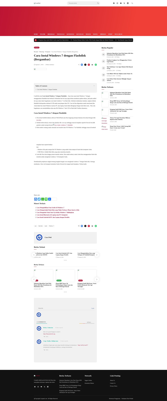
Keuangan (80, 34)
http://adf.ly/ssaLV (83, 345)
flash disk (41, 226)
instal (46, 226)
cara (35, 226)
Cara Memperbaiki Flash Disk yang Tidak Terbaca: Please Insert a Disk (58, 210)
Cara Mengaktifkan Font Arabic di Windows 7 (50, 207)
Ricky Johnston (48, 327)
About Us (112, 380)
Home (36, 34)
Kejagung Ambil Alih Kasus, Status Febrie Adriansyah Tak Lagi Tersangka (87, 285)
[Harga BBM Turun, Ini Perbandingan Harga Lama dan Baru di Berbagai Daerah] (65, 281)
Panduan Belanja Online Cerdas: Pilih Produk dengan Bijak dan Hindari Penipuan (88, 40)
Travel (95, 34)
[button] (132, 3)
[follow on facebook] (114, 3)
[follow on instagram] (117, 3)
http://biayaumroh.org (49, 334)
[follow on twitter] (124, 3)
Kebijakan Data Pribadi (127, 398)
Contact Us (112, 383)
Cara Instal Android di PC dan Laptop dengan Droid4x (53, 217)
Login (92, 308)
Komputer (37, 47)
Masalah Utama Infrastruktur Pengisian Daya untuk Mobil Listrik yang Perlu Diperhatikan (41, 40)
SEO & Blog (118, 34)
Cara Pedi (48, 237)
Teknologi (60, 34)
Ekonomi (59, 280)
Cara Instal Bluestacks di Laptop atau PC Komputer (52, 215)
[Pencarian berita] (98, 3)
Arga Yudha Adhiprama (50, 341)
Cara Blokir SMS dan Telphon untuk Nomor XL (119, 73)
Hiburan (103, 34)
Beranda (36, 51)
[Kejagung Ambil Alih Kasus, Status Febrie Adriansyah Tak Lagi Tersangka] (87, 281)
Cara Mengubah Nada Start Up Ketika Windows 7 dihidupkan (55, 212)
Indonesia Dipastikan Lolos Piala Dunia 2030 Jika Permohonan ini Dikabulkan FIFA (42, 285)
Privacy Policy (113, 386)
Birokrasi (51, 34)
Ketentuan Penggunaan (114, 398)
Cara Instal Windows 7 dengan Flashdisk (47, 89)
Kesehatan (70, 34)
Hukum (88, 34)
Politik (42, 34)
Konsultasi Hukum (89, 383)
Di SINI (39, 120)
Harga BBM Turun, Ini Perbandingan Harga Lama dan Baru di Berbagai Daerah (64, 285)
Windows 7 (51, 226)
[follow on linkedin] (128, 3)
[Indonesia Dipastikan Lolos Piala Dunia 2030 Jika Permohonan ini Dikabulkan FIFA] (43, 281)
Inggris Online (88, 380)
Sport (110, 34)
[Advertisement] (83, 20)
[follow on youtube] (121, 3)
